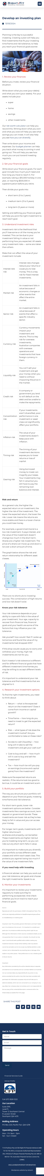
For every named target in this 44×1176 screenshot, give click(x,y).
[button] (40, 4)
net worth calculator (16, 126)
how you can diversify (20, 137)
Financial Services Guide (14, 1076)
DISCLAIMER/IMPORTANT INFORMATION (22, 1165)
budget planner (23, 146)
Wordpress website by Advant (22, 1170)
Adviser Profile (10, 1081)
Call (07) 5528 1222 (10, 1099)
